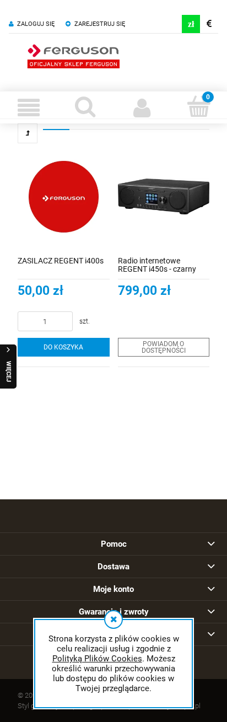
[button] (28, 107)
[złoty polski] (191, 24)
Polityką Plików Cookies (97, 659)
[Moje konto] (142, 107)
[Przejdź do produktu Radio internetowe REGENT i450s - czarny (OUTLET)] (164, 196)
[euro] (209, 24)
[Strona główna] (73, 55)
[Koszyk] (198, 106)
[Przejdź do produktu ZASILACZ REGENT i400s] (64, 196)
